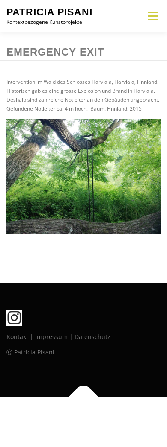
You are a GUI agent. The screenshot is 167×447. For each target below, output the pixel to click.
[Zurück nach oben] (84, 397)
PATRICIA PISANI (49, 12)
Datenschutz (92, 337)
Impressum (51, 337)
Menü (152, 16)
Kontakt (17, 337)
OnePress (125, 417)
